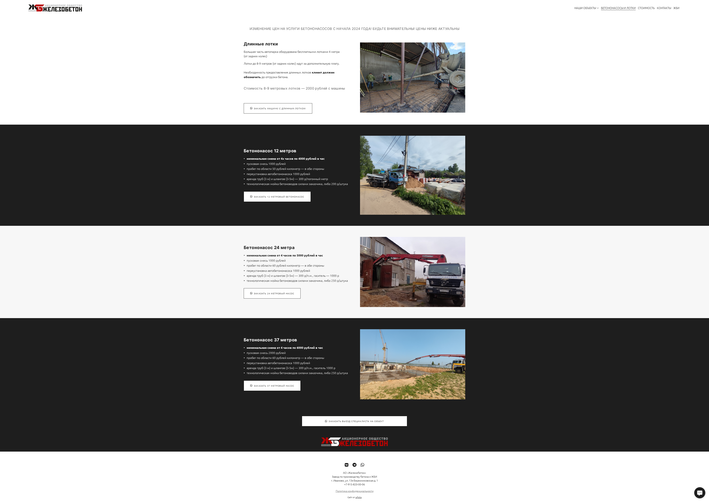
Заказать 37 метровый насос (274, 385)
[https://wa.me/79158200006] (362, 464)
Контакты (664, 8)
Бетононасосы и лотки (618, 8)
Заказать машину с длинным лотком (280, 108)
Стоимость (646, 8)
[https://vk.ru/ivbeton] (346, 464)
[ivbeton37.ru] (55, 7)
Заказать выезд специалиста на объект (356, 421)
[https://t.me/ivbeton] (354, 464)
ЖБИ (676, 8)
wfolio (358, 497)
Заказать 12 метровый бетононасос (279, 196)
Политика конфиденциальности (355, 491)
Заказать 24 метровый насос (274, 293)
